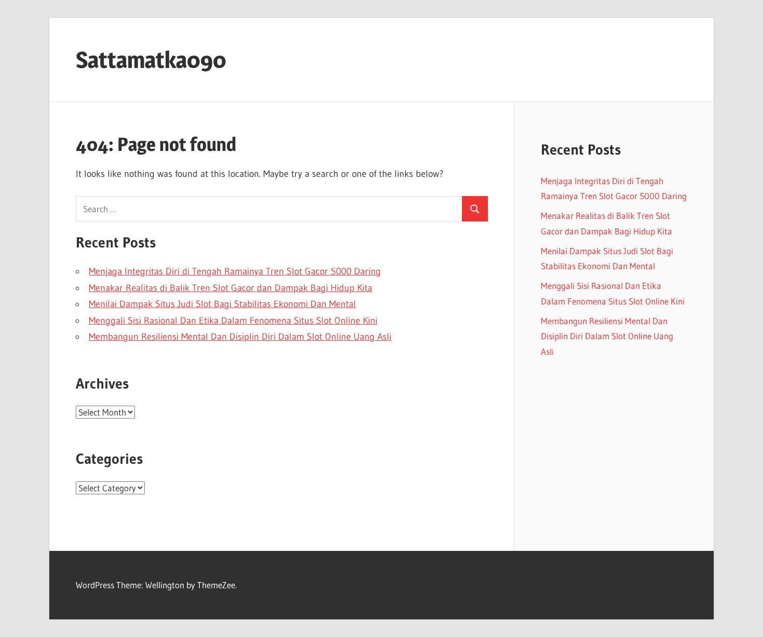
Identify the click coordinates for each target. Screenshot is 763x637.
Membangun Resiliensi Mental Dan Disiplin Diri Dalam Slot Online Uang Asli (240, 336)
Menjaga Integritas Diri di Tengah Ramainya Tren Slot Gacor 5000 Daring (235, 271)
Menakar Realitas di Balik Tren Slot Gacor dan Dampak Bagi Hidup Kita (230, 288)
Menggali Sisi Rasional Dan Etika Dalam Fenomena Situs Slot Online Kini (233, 320)
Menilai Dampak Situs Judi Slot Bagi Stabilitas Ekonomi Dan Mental (222, 304)
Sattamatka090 (151, 60)
